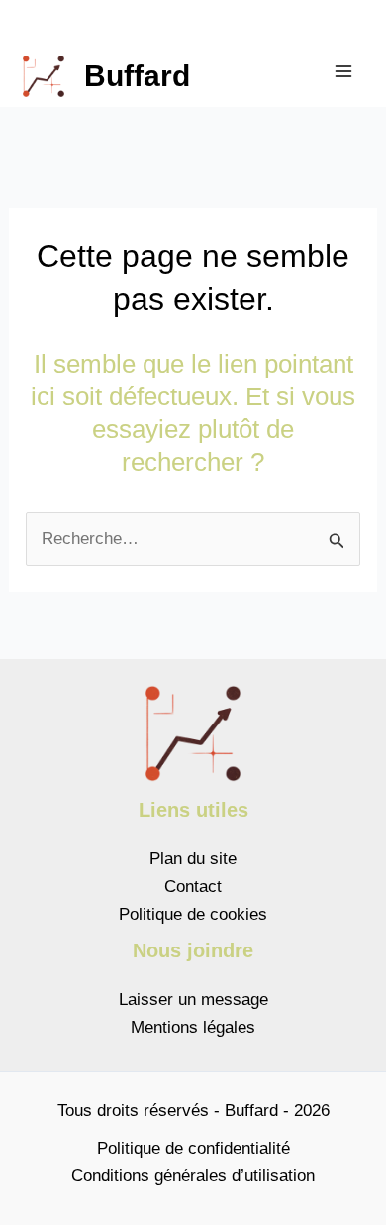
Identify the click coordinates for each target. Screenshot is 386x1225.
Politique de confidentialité (193, 1148)
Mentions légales (193, 1027)
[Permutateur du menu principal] (344, 71)
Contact (193, 886)
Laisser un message (193, 999)
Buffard (137, 75)
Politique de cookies (193, 914)
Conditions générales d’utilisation (193, 1176)
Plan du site (193, 858)
